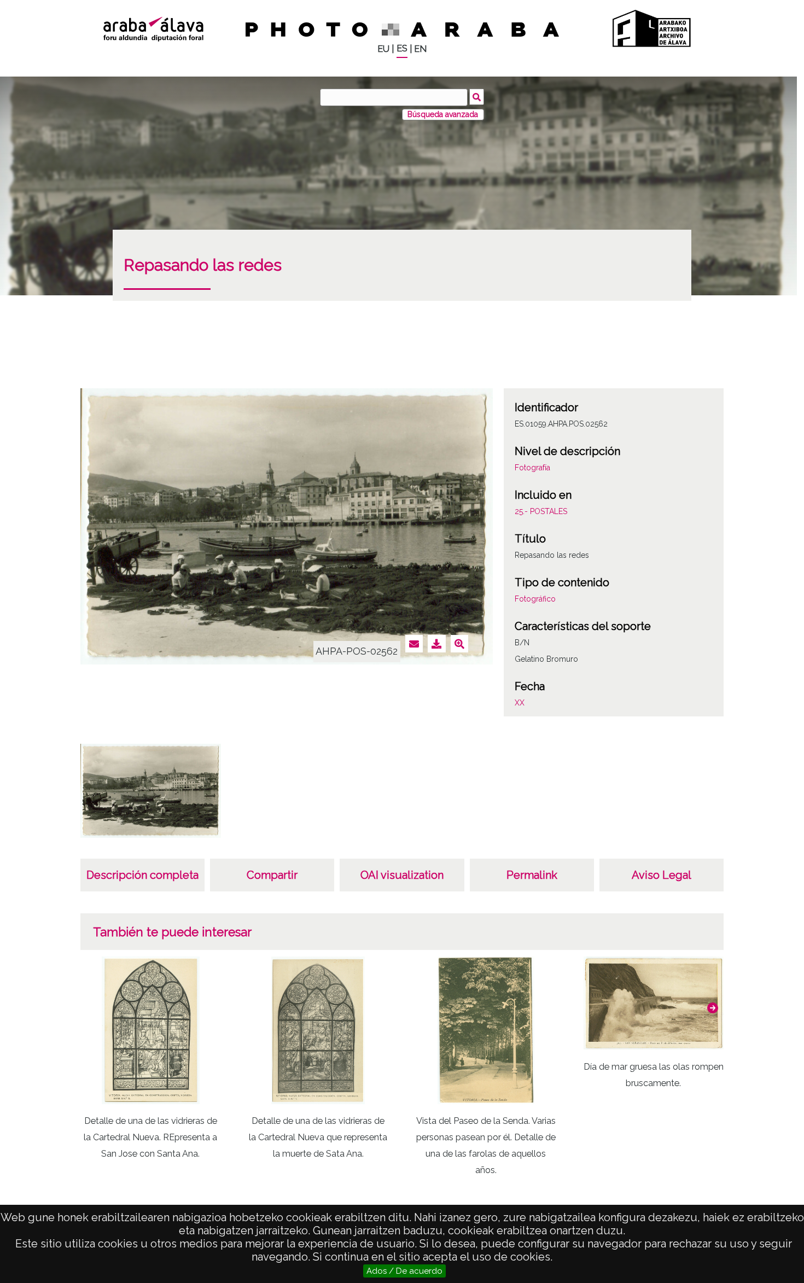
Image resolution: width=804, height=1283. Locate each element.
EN (420, 49)
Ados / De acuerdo (404, 1271)
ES (402, 48)
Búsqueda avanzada (442, 114)
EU (383, 49)
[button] (712, 1007)
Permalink (531, 875)
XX (520, 702)
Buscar (476, 97)
